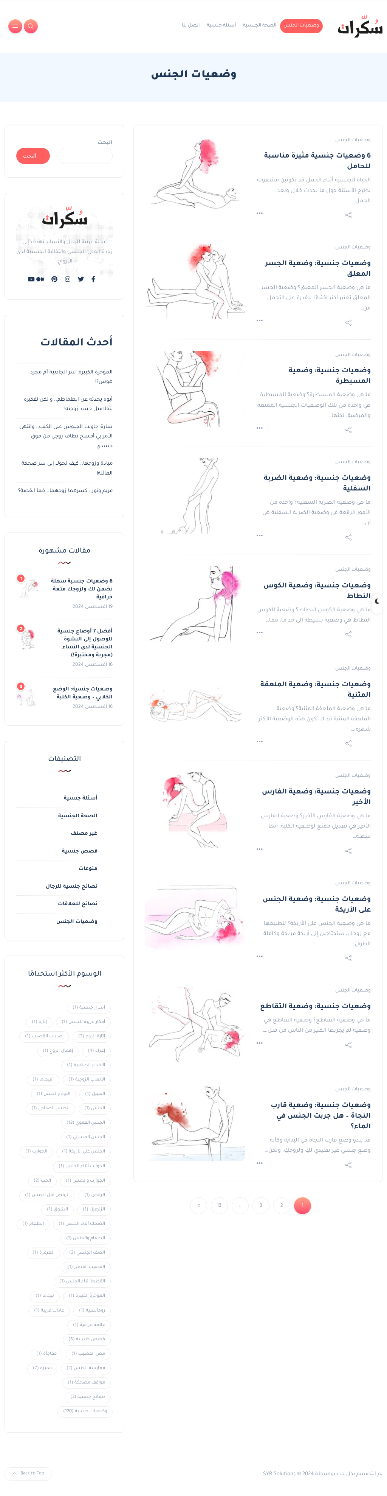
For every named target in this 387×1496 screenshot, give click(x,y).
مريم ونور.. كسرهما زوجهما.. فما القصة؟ (65, 491)
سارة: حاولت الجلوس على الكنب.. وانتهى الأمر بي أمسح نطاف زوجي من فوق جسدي (66, 436)
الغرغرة (43, 1253)
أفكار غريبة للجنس (83, 1022)
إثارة (39, 1022)
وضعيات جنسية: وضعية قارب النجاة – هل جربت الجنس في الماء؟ (321, 1116)
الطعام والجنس (85, 1238)
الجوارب (36, 1151)
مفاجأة (46, 1354)
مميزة (42, 1368)
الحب (42, 1181)
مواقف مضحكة (86, 1382)
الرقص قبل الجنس (47, 1195)
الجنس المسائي (85, 1137)
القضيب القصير (86, 1267)
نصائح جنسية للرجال (72, 887)
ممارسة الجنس (86, 1368)
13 (219, 1206)
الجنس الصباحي (50, 1108)
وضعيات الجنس (301, 25)
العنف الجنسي (87, 1253)
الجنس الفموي (86, 1123)
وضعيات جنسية (85, 1411)
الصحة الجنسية (259, 25)
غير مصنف (84, 834)
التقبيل (95, 1094)
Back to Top (32, 1473)
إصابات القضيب (44, 1036)
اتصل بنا (191, 25)
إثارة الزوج (91, 1036)
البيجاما (43, 1079)
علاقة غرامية (89, 1325)
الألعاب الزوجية (86, 1079)
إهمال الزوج (58, 1051)
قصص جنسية (80, 851)
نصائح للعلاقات (78, 904)
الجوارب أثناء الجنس (82, 1166)
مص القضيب (88, 1354)
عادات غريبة (49, 1311)
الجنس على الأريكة (83, 1151)
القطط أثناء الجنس (82, 1281)
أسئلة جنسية (221, 25)
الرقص (94, 1195)
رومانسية (92, 1311)
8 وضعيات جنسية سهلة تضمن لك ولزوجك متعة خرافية (82, 589)
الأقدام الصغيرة (86, 1065)
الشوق (57, 1209)
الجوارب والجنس (85, 1181)
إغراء (96, 1051)
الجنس (94, 1108)
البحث (105, 143)
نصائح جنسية (87, 1397)
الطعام (33, 1224)
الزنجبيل (94, 1209)
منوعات (88, 869)
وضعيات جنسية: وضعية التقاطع (315, 1007)
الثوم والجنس (53, 1094)
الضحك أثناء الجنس (82, 1224)
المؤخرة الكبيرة (87, 1296)
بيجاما (45, 1296)
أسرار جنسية (89, 1008)
